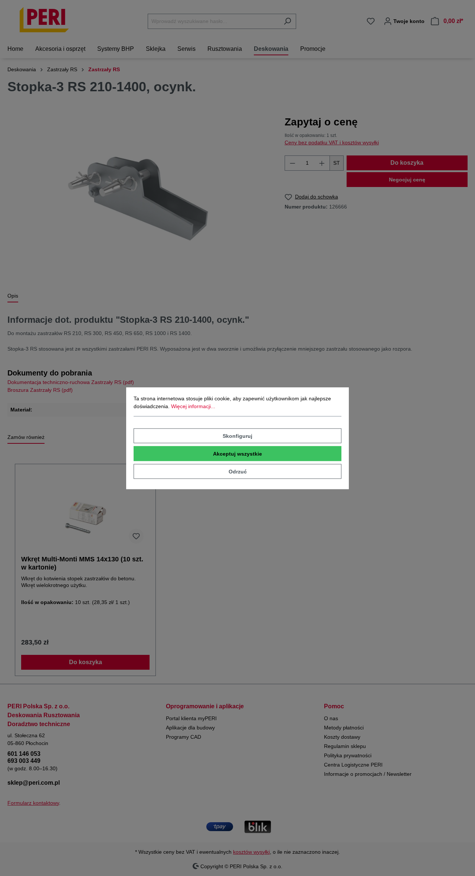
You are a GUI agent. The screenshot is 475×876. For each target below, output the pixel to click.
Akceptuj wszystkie (237, 453)
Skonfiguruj (237, 436)
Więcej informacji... (193, 406)
